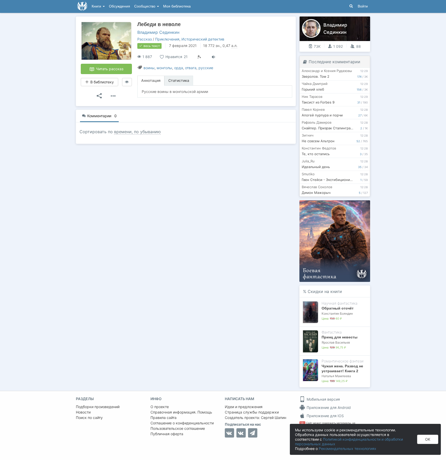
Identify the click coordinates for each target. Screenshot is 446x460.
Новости (83, 412)
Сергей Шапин (273, 417)
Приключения (167, 39)
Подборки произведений (98, 407)
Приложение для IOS (325, 416)
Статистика (178, 80)
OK (427, 439)
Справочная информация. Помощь (181, 412)
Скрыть (359, 206)
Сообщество (145, 6)
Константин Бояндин (337, 313)
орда (178, 68)
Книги (97, 6)
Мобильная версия (323, 399)
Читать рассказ (109, 69)
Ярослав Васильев (336, 342)
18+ (302, 423)
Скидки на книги (325, 291)
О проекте (159, 407)
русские (205, 68)
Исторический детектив (202, 39)
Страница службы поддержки (252, 412)
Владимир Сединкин (158, 32)
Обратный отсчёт (338, 308)
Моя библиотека (177, 6)
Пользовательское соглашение (177, 428)
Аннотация (151, 80)
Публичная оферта (166, 434)
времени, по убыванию (137, 131)
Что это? (336, 206)
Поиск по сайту (89, 417)
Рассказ (144, 39)
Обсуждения (119, 6)
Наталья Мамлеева (336, 376)
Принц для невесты (339, 337)
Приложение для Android (328, 407)
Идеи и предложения (243, 407)
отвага (190, 68)
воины (149, 68)
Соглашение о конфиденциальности (182, 423)
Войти (363, 6)
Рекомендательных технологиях (347, 448)
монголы (164, 68)
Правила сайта (163, 417)
